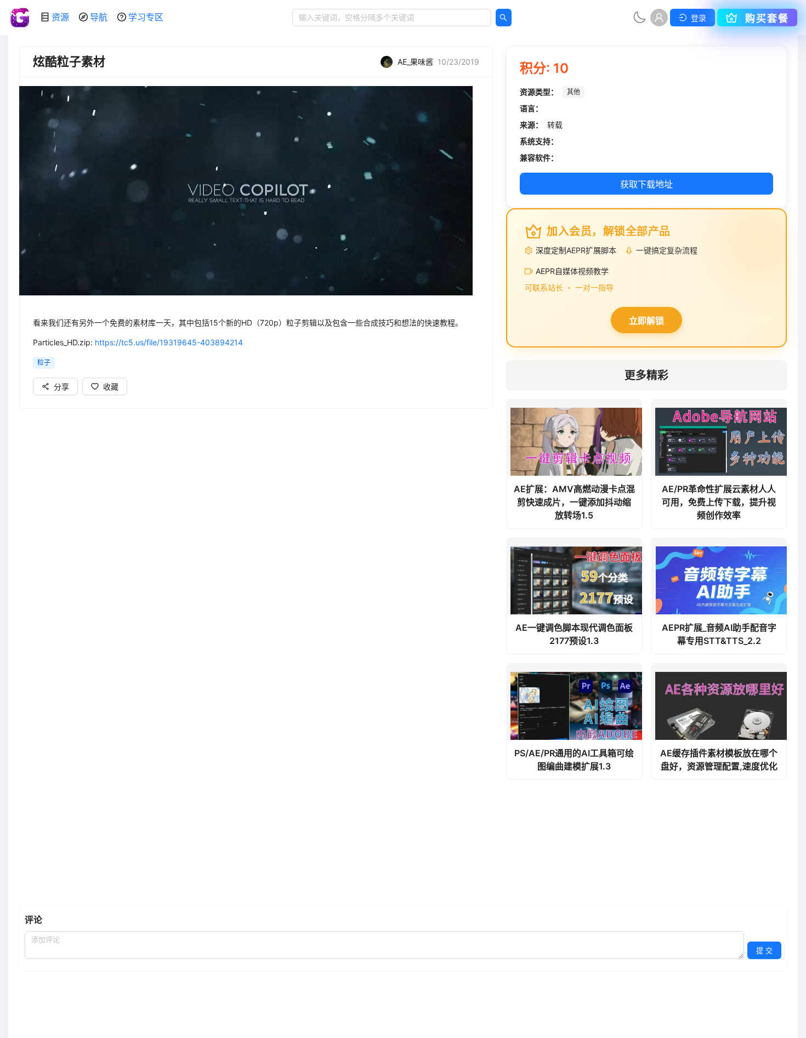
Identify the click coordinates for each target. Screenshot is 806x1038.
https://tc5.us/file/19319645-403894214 (169, 342)
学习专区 (145, 17)
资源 (60, 17)
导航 (98, 17)
